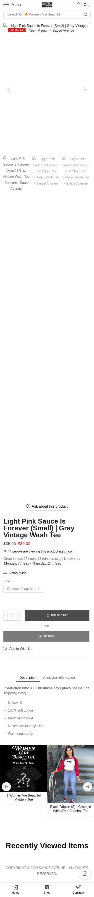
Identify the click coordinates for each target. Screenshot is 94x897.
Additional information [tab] (59, 677)
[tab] (28, 677)
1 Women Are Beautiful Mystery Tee (24, 797)
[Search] (85, 14)
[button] (12, 5)
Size (6, 581)
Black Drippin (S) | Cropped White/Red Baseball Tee (70, 809)
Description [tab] (27, 677)
